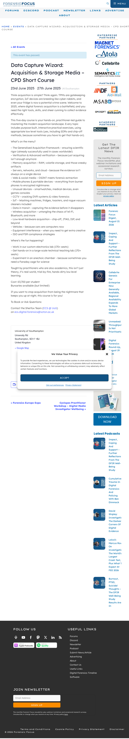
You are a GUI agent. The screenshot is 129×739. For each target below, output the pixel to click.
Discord (31, 10)
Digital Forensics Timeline (83, 672)
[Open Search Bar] (107, 4)
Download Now (107, 419)
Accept (64, 377)
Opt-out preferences (55, 385)
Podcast (51, 10)
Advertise (114, 10)
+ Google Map (22, 347)
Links (95, 10)
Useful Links (76, 668)
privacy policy (108, 196)
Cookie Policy (64, 729)
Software (74, 677)
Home (6, 26)
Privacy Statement (73, 385)
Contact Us (75, 664)
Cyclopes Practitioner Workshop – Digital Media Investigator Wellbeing (70, 406)
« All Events (18, 46)
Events (18, 26)
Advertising (76, 656)
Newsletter (74, 10)
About (64, 15)
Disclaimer (116, 729)
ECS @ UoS (50, 308)
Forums (12, 10)
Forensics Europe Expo (26, 402)
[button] (107, 354)
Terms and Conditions (35, 729)
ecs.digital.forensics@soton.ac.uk (34, 311)
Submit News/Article (80, 652)
